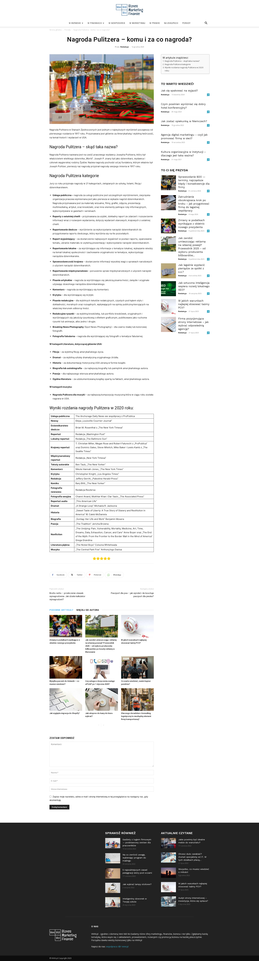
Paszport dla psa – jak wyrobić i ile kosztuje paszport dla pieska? (132, 595)
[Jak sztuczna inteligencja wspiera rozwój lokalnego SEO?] (168, 288)
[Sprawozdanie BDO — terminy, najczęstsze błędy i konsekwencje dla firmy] (168, 182)
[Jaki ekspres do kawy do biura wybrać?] (101, 699)
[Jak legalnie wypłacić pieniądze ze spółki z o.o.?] (168, 270)
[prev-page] (99, 725)
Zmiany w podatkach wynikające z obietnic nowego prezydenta (191, 224)
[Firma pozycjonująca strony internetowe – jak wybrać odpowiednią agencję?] (168, 324)
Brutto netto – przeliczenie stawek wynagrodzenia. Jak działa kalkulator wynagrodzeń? (67, 596)
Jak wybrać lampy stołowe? (137, 884)
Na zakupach (171, 23)
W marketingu (137, 23)
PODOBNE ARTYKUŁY (61, 610)
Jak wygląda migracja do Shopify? (64, 713)
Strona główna (55, 30)
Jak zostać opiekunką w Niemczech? (184, 121)
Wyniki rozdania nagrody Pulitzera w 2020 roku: (184, 69)
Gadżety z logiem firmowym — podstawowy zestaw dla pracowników (137, 842)
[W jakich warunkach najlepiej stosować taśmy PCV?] (137, 626)
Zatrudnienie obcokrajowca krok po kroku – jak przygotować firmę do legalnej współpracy (193, 203)
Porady (186, 23)
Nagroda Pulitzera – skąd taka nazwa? (182, 61)
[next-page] (103, 725)
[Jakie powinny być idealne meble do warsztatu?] (168, 843)
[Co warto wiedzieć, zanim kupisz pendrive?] (137, 667)
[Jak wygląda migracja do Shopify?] (65, 699)
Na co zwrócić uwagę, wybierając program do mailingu (134, 857)
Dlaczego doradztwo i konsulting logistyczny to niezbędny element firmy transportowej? (136, 716)
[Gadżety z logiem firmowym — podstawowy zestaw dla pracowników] (112, 843)
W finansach (95, 23)
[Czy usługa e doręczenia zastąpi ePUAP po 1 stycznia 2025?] (101, 667)
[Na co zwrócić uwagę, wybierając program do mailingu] (112, 858)
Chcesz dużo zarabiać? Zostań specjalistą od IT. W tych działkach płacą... (192, 857)
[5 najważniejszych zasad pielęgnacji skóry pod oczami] (112, 873)
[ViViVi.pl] (129, 10)
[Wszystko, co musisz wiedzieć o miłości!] (168, 873)
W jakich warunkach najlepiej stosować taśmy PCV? (193, 304)
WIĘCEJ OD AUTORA (87, 610)
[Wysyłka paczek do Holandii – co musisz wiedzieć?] (65, 667)
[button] (206, 23)
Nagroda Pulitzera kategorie (178, 64)
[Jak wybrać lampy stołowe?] (112, 888)
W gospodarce (117, 23)
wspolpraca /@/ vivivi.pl (117, 946)
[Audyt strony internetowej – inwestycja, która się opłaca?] (168, 901)
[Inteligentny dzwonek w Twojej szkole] (112, 902)
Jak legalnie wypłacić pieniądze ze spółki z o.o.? (191, 268)
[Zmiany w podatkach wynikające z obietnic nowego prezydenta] (65, 626)
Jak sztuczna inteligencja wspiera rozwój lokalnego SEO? (194, 286)
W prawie (154, 23)
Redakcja (124, 47)
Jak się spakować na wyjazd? (179, 90)
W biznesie (75, 23)
